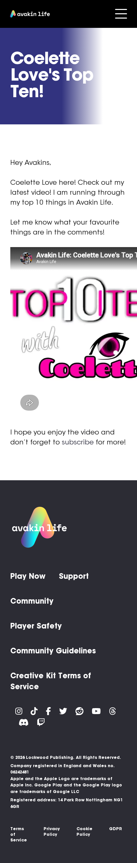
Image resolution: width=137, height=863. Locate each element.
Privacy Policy (52, 831)
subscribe (78, 442)
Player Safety (36, 626)
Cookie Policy (84, 831)
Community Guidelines (53, 650)
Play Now (28, 576)
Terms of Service (18, 834)
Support (74, 576)
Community (32, 601)
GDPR (115, 828)
